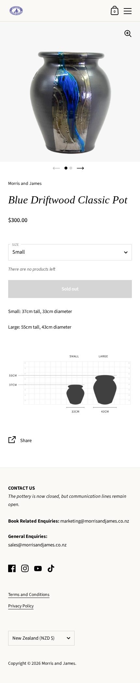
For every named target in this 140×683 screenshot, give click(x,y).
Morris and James (58, 663)
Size (15, 244)
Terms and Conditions (28, 594)
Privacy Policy (21, 606)
